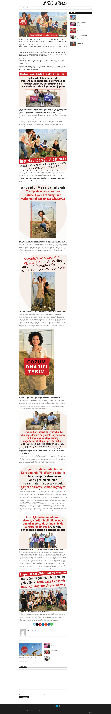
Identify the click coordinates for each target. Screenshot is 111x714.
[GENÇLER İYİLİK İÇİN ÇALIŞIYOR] (48, 652)
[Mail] (45, 624)
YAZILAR (38, 8)
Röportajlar (29, 8)
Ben (21, 8)
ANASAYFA (90, 712)
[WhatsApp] (51, 624)
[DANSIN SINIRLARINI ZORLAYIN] (48, 645)
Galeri (66, 8)
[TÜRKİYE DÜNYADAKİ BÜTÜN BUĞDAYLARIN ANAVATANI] (31, 649)
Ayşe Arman (30, 630)
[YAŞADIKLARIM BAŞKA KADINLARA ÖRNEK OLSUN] (74, 43)
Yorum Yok (28, 661)
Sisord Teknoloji (31, 710)
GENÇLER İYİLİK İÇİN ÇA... (83, 29)
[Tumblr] (37, 624)
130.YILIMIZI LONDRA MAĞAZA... (58, 657)
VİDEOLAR (45, 8)
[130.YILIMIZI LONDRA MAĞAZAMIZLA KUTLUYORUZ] (48, 658)
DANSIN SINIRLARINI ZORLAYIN (58, 644)
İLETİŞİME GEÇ (81, 8)
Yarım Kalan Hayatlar (56, 8)
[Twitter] (34, 624)
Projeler (73, 8)
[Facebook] (48, 624)
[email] (35, 630)
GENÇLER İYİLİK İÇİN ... (56, 650)
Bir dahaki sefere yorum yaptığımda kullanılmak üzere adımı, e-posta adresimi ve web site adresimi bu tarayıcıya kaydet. (43, 694)
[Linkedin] (43, 624)
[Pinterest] (40, 624)
